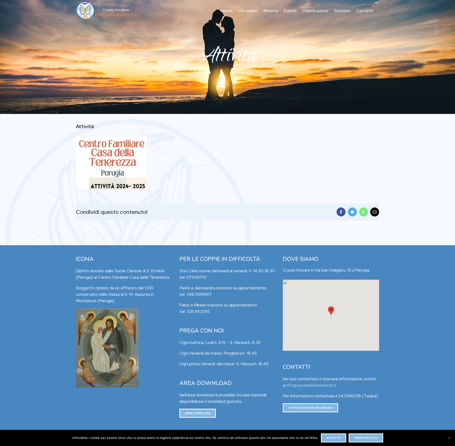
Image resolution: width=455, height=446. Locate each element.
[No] (449, 438)
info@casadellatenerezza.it (311, 385)
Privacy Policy (366, 438)
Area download (197, 413)
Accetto (333, 438)
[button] (331, 310)
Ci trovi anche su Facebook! (310, 408)
